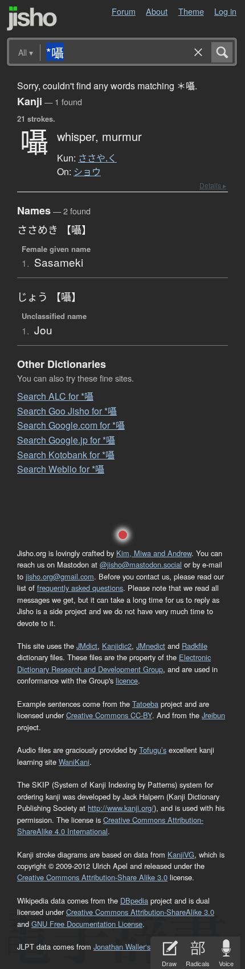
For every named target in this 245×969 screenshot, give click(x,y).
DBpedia (134, 900)
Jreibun (213, 715)
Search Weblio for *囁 (60, 468)
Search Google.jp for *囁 (66, 439)
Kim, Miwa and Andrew (153, 553)
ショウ (87, 171)
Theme (191, 11)
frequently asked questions (80, 587)
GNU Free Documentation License (86, 923)
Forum (124, 11)
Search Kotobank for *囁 (66, 454)
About (157, 11)
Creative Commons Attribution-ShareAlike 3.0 (140, 911)
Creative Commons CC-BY (109, 715)
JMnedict (150, 645)
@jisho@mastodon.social (141, 564)
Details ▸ (212, 185)
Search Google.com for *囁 (71, 425)
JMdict (86, 645)
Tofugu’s (152, 749)
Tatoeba (145, 703)
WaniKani (74, 761)
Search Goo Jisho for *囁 (67, 410)
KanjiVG (181, 854)
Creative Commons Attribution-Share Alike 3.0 (92, 877)
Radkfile (194, 645)
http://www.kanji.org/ (121, 807)
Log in (225, 11)
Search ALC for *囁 (55, 396)
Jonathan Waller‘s (121, 946)
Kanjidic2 (117, 645)
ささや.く (97, 158)
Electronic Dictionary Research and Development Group (114, 663)
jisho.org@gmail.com (60, 576)
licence (127, 680)
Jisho (32, 18)
